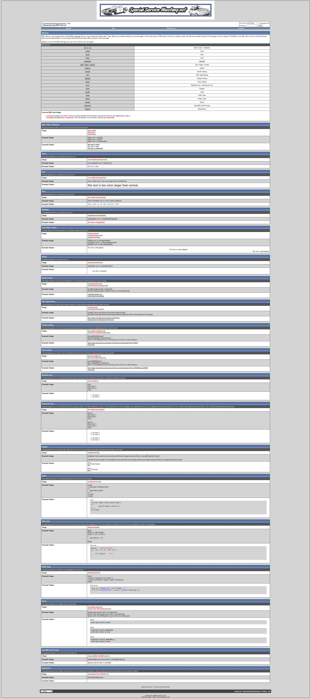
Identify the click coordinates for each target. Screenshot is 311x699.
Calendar (241, 28)
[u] (90, 48)
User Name (243, 23)
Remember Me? (264, 23)
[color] (87, 51)
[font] (87, 58)
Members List (171, 28)
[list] (87, 85)
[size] (88, 54)
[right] (87, 65)
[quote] (87, 102)
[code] (87, 92)
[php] (87, 95)
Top (269, 691)
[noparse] (87, 106)
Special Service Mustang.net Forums (55, 23)
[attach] (87, 109)
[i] (87, 48)
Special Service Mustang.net (252, 691)
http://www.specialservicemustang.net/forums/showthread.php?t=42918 (113, 343)
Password (243, 25)
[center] (92, 65)
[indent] (87, 68)
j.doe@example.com (95, 294)
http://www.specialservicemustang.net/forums (104, 318)
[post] (88, 82)
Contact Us (238, 691)
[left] (82, 65)
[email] (87, 71)
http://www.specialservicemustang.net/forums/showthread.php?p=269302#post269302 (118, 368)
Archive (264, 691)
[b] (85, 48)
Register (68, 28)
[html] (88, 99)
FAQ (69, 23)
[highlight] (87, 61)
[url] (87, 75)
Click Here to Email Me (96, 296)
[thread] (87, 78)
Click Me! (91, 345)
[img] (87, 89)
